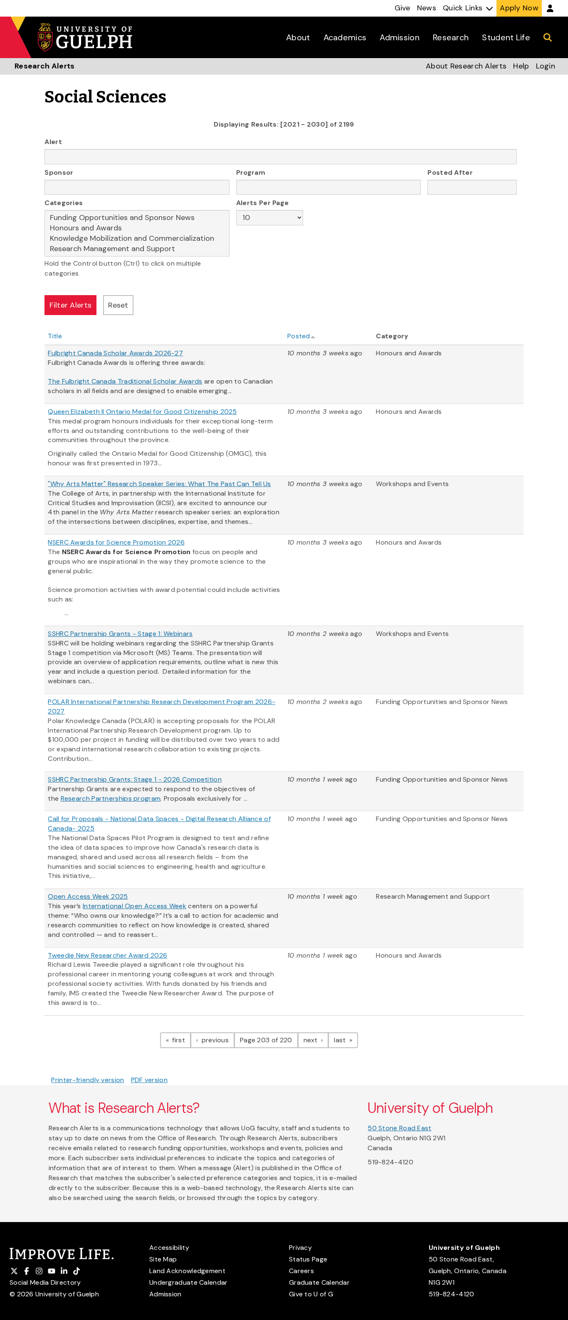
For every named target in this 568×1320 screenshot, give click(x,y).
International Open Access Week (134, 906)
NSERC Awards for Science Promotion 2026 (116, 542)
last (346, 1039)
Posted (298, 336)
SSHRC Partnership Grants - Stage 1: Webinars (120, 633)
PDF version (149, 1080)
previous (217, 1039)
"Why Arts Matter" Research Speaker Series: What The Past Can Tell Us (159, 483)
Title (55, 336)
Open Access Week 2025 (88, 896)
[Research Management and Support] (137, 249)
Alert (53, 141)
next (316, 1039)
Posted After (450, 172)
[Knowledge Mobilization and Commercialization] (137, 238)
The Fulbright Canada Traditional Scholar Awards (125, 381)
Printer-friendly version (87, 1080)
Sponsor (58, 172)
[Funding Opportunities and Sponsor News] (137, 218)
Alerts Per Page (262, 202)
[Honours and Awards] (137, 228)
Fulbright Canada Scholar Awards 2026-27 (115, 353)
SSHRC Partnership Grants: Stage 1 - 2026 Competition (135, 779)
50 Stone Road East (399, 1128)
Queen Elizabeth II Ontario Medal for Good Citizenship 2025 (142, 411)
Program (250, 172)
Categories (63, 202)
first (180, 1039)
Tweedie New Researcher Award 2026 (107, 955)
